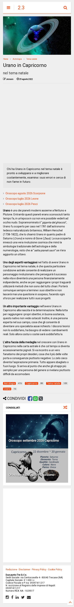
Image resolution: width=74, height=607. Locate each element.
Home (5, 59)
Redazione (11, 569)
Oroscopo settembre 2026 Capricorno (34, 440)
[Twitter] (23, 597)
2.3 (21, 7)
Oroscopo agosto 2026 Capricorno (31, 475)
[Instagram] (7, 597)
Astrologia (17, 59)
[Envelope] (29, 597)
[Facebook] (12, 597)
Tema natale (31, 59)
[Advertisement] (37, 123)
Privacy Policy (39, 569)
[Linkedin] (17, 597)
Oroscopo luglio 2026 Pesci (22, 204)
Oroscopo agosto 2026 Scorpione (25, 193)
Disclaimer (24, 569)
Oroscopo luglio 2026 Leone (22, 198)
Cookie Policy (55, 569)
